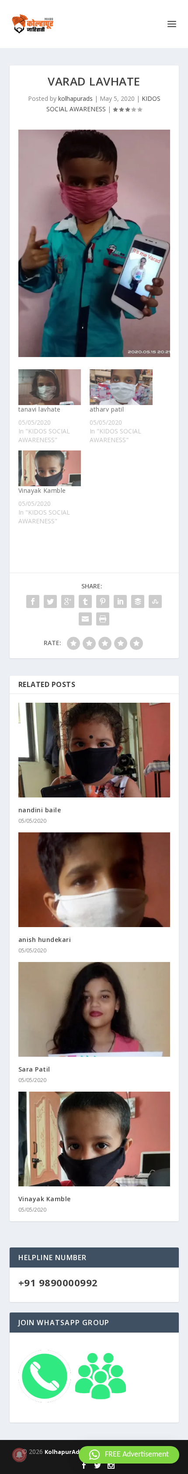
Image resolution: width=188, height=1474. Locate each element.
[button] (129, 1455)
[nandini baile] (94, 750)
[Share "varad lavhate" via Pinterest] (102, 601)
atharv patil (107, 409)
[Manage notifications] (19, 1455)
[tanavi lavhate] (49, 387)
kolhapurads (75, 98)
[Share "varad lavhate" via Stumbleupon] (155, 601)
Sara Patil (34, 1069)
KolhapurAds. (64, 1452)
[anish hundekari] (94, 879)
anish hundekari (44, 939)
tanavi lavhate (39, 409)
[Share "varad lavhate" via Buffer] (137, 601)
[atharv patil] (121, 387)
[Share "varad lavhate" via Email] (85, 619)
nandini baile (39, 810)
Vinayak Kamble (42, 490)
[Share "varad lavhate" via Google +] (68, 601)
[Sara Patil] (94, 1009)
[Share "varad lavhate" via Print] (102, 619)
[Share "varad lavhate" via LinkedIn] (120, 601)
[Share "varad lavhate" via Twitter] (50, 601)
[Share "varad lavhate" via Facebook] (33, 601)
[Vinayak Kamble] (49, 468)
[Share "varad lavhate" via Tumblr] (85, 601)
